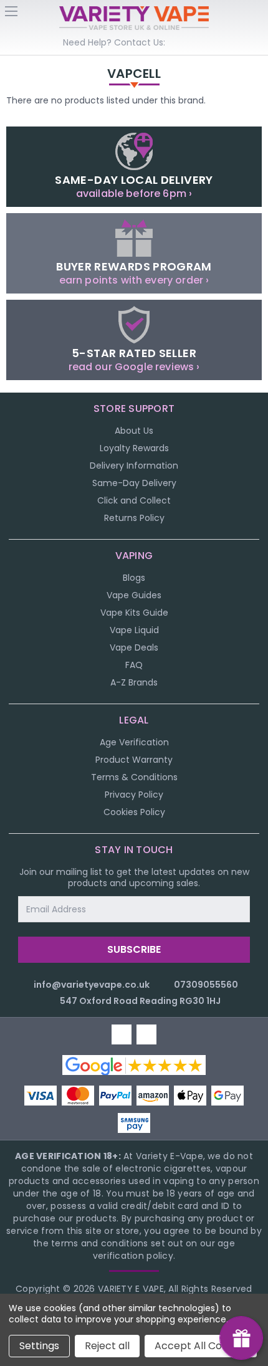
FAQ (134, 665)
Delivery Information (134, 465)
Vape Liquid (134, 630)
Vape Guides (134, 595)
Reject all (107, 1346)
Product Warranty (134, 759)
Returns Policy (134, 518)
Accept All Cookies (201, 1346)
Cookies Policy (134, 812)
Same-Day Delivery (134, 483)
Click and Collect (134, 500)
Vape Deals (134, 647)
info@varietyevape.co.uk (92, 984)
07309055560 (206, 984)
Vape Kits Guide (134, 612)
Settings (39, 1346)
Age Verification (134, 742)
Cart (257, 15)
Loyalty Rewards (134, 448)
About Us (134, 430)
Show (241, 1338)
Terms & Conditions (134, 777)
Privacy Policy (134, 794)
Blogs (134, 577)
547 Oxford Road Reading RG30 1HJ (140, 1001)
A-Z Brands (134, 682)
